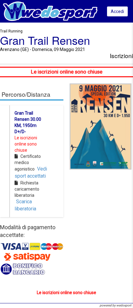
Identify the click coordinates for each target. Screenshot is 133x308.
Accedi (117, 11)
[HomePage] (50, 11)
